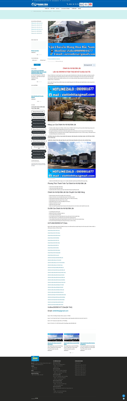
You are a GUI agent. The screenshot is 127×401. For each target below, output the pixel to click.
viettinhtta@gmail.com (60, 311)
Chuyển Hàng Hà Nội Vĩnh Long (54, 230)
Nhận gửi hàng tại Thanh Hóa (39, 142)
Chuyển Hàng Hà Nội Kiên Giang (54, 250)
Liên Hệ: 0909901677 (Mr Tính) (54, 58)
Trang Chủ (47, 8)
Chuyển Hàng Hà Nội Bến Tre (53, 245)
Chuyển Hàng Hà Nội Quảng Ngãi (54, 252)
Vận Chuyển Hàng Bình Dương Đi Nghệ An (71, 343)
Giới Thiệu (53, 8)
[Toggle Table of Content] (93, 65)
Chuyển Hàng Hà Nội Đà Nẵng (53, 237)
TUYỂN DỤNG (74, 8)
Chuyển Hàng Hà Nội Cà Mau (53, 247)
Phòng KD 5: (78, 372)
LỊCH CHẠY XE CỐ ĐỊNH (65, 8)
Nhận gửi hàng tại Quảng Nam (39, 149)
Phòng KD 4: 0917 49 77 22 (81, 370)
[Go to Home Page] (31, 11)
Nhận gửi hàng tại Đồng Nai (38, 119)
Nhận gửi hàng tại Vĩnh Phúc (39, 137)
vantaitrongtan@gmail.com (55, 0)
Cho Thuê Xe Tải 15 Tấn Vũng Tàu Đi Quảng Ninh (38, 71)
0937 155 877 (39, 31)
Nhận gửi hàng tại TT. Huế (38, 145)
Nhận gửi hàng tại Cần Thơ (38, 159)
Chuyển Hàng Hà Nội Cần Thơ (53, 240)
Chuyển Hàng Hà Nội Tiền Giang (54, 232)
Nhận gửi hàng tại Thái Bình (38, 134)
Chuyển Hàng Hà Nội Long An (53, 255)
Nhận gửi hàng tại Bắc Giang (39, 128)
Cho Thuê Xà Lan (35, 94)
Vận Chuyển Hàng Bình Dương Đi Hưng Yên (87, 343)
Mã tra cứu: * (34, 60)
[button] (70, 352)
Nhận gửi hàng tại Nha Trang (39, 153)
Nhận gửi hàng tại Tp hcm (38, 116)
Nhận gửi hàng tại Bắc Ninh (38, 125)
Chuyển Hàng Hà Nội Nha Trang (54, 242)
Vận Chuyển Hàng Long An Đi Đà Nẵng (55, 343)
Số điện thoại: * (43, 60)
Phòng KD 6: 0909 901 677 (37, 33)
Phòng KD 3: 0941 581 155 (81, 368)
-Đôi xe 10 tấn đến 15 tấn (37, 50)
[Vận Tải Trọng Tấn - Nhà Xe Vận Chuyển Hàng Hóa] (40, 4)
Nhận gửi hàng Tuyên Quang (39, 139)
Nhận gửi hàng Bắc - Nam (38, 156)
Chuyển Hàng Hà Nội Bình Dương (54, 235)
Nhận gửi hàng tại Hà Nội (38, 113)
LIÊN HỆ (79, 8)
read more (50, 350)
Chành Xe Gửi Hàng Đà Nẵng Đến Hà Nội (55, 304)
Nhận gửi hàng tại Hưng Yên (39, 131)
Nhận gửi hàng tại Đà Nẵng (38, 122)
